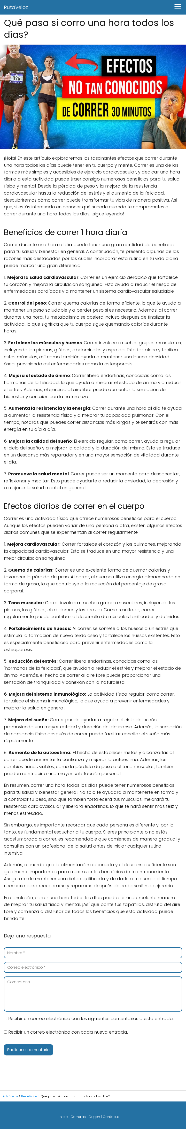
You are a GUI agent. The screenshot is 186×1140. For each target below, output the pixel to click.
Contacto (111, 1116)
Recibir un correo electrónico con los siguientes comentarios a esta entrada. (91, 1018)
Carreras (78, 1116)
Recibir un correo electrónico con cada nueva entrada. (68, 1032)
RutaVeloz (16, 7)
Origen (94, 1116)
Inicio (63, 1116)
